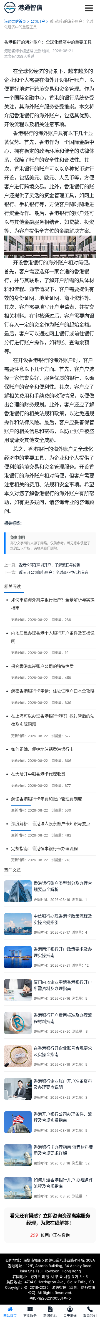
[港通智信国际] (10, 7)
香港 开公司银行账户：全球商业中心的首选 (53, 572)
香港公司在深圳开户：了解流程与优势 (49, 565)
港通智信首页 (15, 21)
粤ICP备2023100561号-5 (50, 1298)
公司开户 (38, 21)
